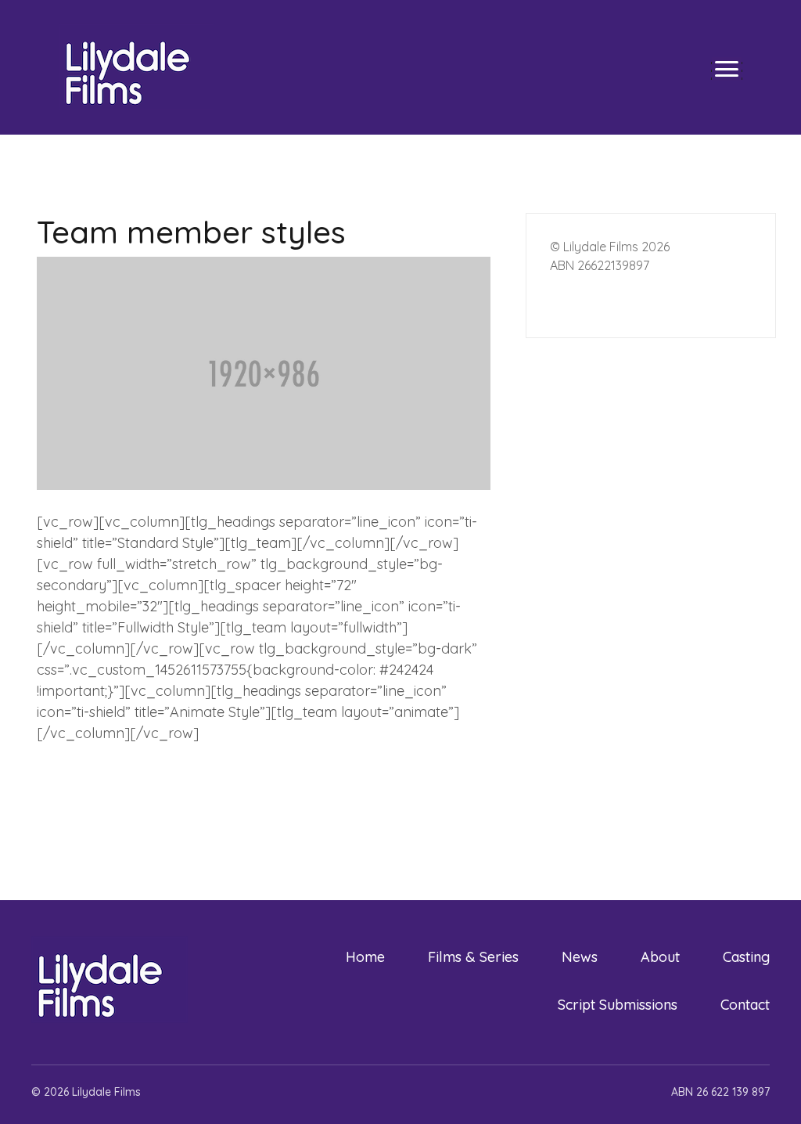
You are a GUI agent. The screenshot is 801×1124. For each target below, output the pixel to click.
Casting (746, 957)
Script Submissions (617, 1005)
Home (365, 957)
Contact (745, 1005)
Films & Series (473, 957)
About (660, 957)
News (580, 957)
